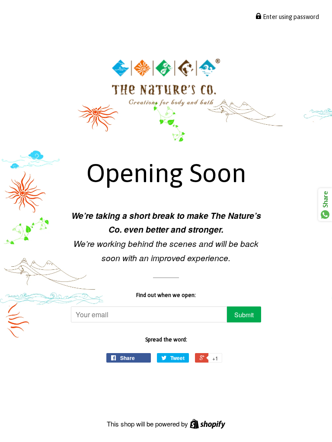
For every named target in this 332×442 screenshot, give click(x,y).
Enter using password (290, 16)
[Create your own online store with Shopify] (207, 423)
